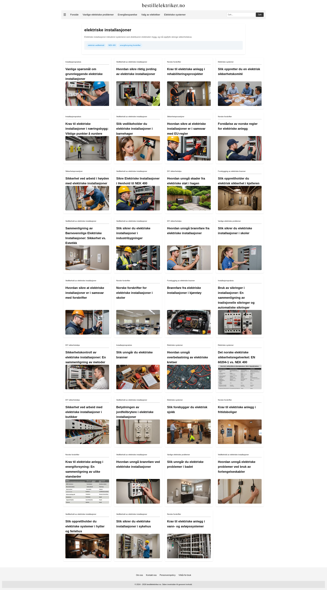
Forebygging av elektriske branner (232, 171)
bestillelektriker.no (163, 5)
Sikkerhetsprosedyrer (175, 116)
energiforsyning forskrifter (130, 45)
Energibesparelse (127, 14)
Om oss (139, 575)
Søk (260, 15)
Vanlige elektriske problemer (98, 14)
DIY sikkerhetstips (174, 171)
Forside (74, 14)
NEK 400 (112, 45)
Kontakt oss (151, 575)
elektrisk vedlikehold (96, 45)
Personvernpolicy (168, 575)
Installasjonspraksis (73, 62)
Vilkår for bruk (185, 575)
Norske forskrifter (174, 62)
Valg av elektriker (150, 14)
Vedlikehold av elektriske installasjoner (131, 62)
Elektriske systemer (175, 14)
